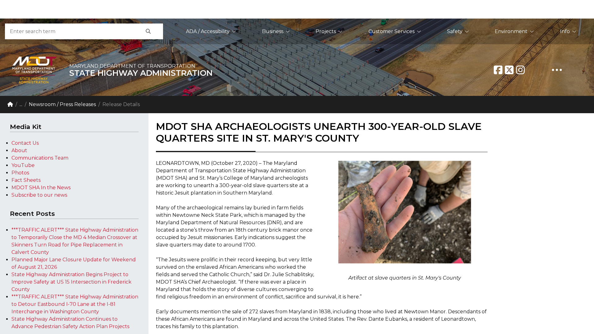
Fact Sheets (26, 180)
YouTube (23, 165)
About (19, 150)
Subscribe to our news (39, 195)
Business (272, 31)
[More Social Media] (557, 70)
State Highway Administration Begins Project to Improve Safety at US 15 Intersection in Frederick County (71, 282)
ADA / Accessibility (208, 31)
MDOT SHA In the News (41, 188)
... (20, 104)
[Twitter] (509, 70)
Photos (20, 173)
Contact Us (25, 143)
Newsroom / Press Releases (62, 104)
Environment (511, 31)
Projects (326, 31)
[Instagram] (520, 70)
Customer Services (391, 31)
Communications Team (39, 158)
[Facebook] (498, 70)
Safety (455, 31)
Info (565, 31)
